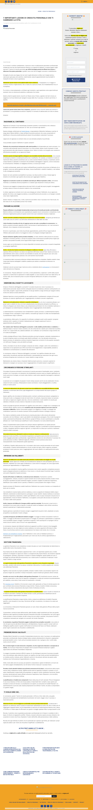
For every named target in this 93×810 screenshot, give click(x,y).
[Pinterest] (11, 2)
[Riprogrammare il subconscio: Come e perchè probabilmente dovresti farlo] (67, 198)
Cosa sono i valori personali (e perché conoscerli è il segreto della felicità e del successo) (30, 750)
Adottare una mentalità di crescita (12, 533)
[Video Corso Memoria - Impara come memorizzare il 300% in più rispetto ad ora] (76, 268)
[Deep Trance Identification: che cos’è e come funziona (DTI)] (76, 110)
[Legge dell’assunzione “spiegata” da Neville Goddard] (67, 191)
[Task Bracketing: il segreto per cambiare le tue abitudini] (51, 764)
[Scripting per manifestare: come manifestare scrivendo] (67, 184)
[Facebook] (6, 2)
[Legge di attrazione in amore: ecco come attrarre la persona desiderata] (76, 154)
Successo (6, 26)
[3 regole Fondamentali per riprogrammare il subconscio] (32, 764)
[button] (84, 1)
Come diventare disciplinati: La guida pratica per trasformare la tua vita (51, 749)
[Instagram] (9, 2)
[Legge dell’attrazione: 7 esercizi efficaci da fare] (67, 177)
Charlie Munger (25, 131)
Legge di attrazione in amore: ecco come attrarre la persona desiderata (76, 167)
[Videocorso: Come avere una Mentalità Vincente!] (76, 220)
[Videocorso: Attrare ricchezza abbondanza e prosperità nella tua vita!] (76, 235)
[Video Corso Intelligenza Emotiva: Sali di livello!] (76, 251)
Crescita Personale (49, 11)
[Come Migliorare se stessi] (13, 6)
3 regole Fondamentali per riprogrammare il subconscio (31, 773)
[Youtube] (14, 2)
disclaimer (62, 808)
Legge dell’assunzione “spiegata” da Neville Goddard (78, 190)
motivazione (46, 267)
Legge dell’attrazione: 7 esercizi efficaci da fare (78, 176)
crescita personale (71, 143)
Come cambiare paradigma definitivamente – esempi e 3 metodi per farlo (11, 773)
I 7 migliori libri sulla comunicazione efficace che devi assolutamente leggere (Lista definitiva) (12, 750)
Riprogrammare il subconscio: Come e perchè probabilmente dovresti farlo (79, 198)
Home (39, 11)
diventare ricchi (9, 584)
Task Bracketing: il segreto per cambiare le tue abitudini (51, 772)
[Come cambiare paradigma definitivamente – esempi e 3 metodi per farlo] (12, 764)
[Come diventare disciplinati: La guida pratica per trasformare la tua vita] (51, 740)
